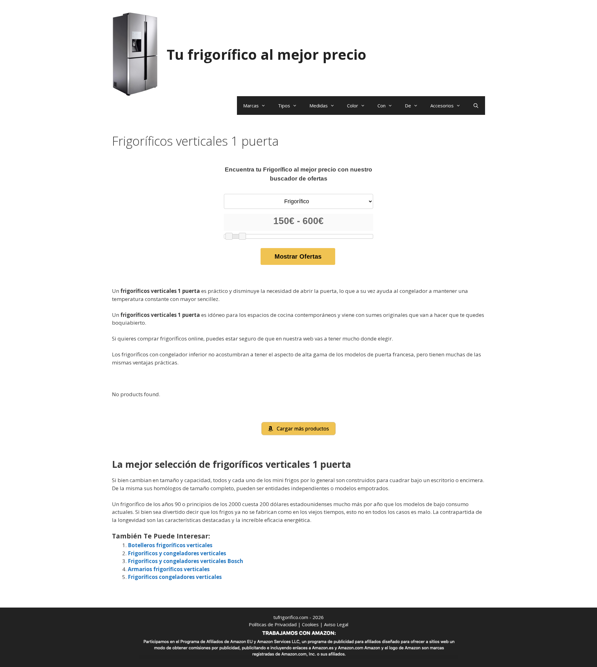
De (408, 105)
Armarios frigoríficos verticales (169, 569)
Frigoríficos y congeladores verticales (177, 553)
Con (381, 105)
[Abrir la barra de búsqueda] (476, 105)
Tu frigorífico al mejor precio (266, 54)
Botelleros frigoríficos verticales (170, 545)
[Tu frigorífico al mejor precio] (135, 53)
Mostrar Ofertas (298, 256)
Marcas (251, 105)
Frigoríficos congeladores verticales (175, 576)
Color (352, 105)
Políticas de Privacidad (273, 624)
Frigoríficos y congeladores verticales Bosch (185, 561)
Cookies (310, 624)
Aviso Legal (336, 624)
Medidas (318, 105)
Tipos (284, 105)
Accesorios (442, 105)
